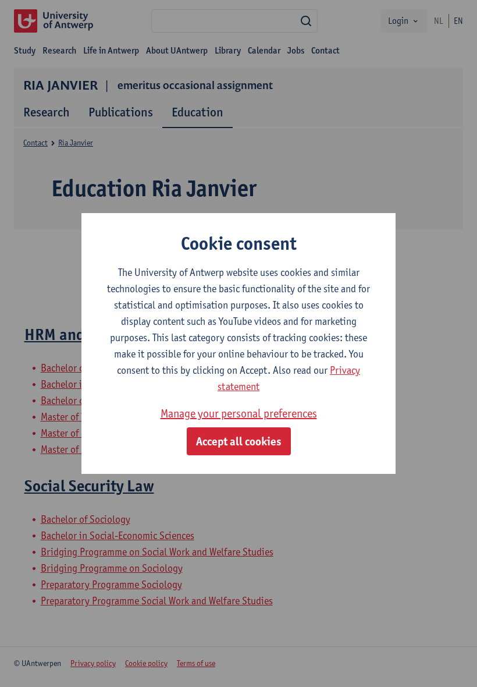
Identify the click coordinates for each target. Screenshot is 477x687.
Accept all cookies (239, 441)
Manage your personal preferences (239, 413)
